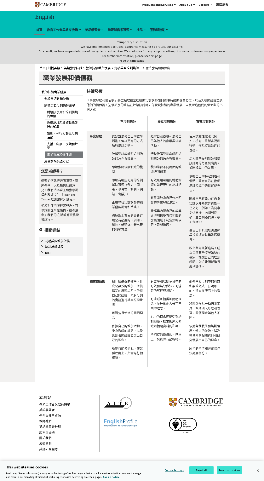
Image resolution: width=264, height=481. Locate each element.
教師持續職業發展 (54, 92)
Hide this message (132, 60)
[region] (132, 471)
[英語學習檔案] (120, 434)
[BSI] (183, 440)
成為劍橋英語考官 (56, 161)
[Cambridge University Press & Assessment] (196, 414)
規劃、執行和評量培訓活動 (62, 135)
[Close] (258, 470)
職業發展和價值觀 (59, 155)
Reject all (201, 470)
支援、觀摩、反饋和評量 (62, 146)
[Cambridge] (50, 5)
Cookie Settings (174, 470)
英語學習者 (92, 30)
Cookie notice (111, 477)
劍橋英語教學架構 (56, 99)
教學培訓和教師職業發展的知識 (62, 125)
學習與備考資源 (118, 30)
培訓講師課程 (54, 247)
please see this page (148, 56)
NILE (48, 253)
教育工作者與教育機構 (62, 30)
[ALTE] (118, 416)
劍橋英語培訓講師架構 (59, 105)
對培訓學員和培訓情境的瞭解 (62, 114)
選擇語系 (222, 5)
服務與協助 (157, 30)
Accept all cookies (229, 470)
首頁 (39, 30)
